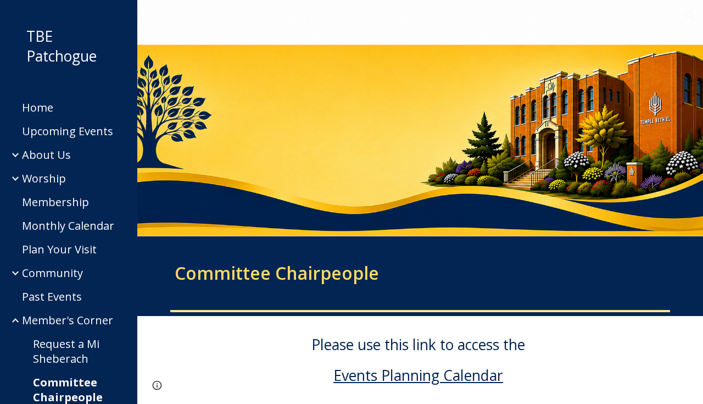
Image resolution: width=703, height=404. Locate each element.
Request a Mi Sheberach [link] (66, 351)
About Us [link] (46, 154)
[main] (292, 271)
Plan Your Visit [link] (59, 249)
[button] (690, 15)
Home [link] (37, 107)
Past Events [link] (52, 296)
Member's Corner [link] (67, 320)
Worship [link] (44, 178)
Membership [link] (55, 202)
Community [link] (52, 272)
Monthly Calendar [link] (68, 225)
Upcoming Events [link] (67, 131)
